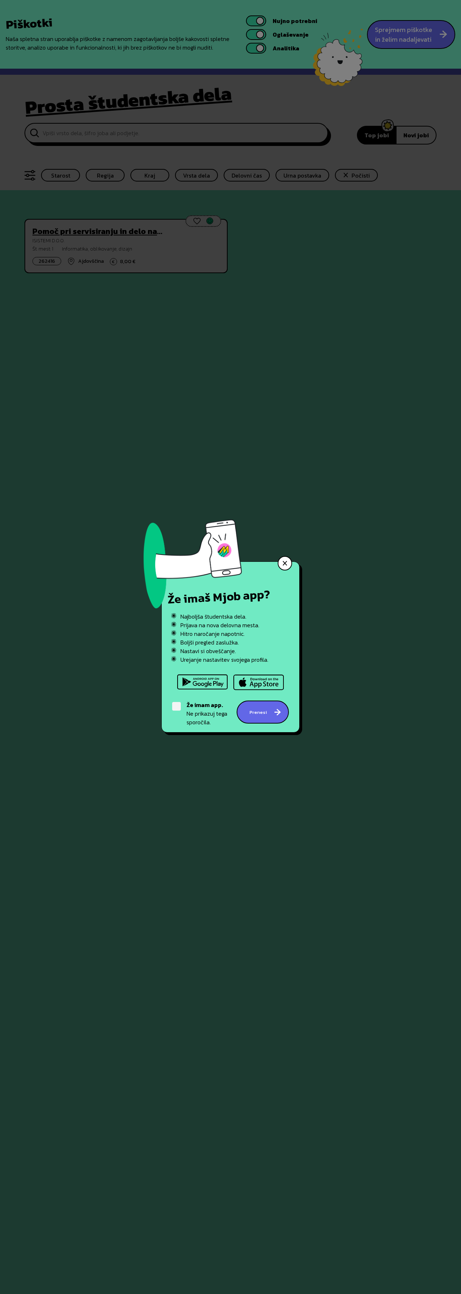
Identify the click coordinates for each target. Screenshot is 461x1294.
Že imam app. (205, 705)
